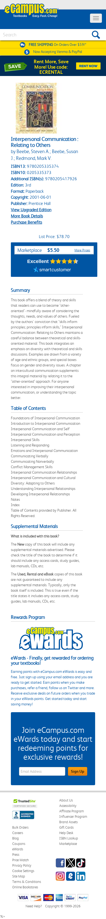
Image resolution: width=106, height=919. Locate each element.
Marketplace (68, 844)
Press (15, 855)
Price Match (20, 860)
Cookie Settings (23, 871)
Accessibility (67, 806)
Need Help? (34, 906)
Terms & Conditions (26, 882)
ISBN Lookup (68, 838)
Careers (17, 833)
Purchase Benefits (26, 222)
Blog (15, 838)
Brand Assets (68, 822)
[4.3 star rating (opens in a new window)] (64, 261)
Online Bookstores (25, 887)
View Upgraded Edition (31, 209)
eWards (17, 849)
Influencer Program (73, 817)
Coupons (18, 844)
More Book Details (27, 215)
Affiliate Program (71, 811)
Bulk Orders (20, 827)
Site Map (18, 876)
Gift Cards (66, 827)
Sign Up (77, 771)
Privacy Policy (21, 865)
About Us (66, 800)
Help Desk (66, 833)
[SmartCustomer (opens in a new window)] (52, 270)
